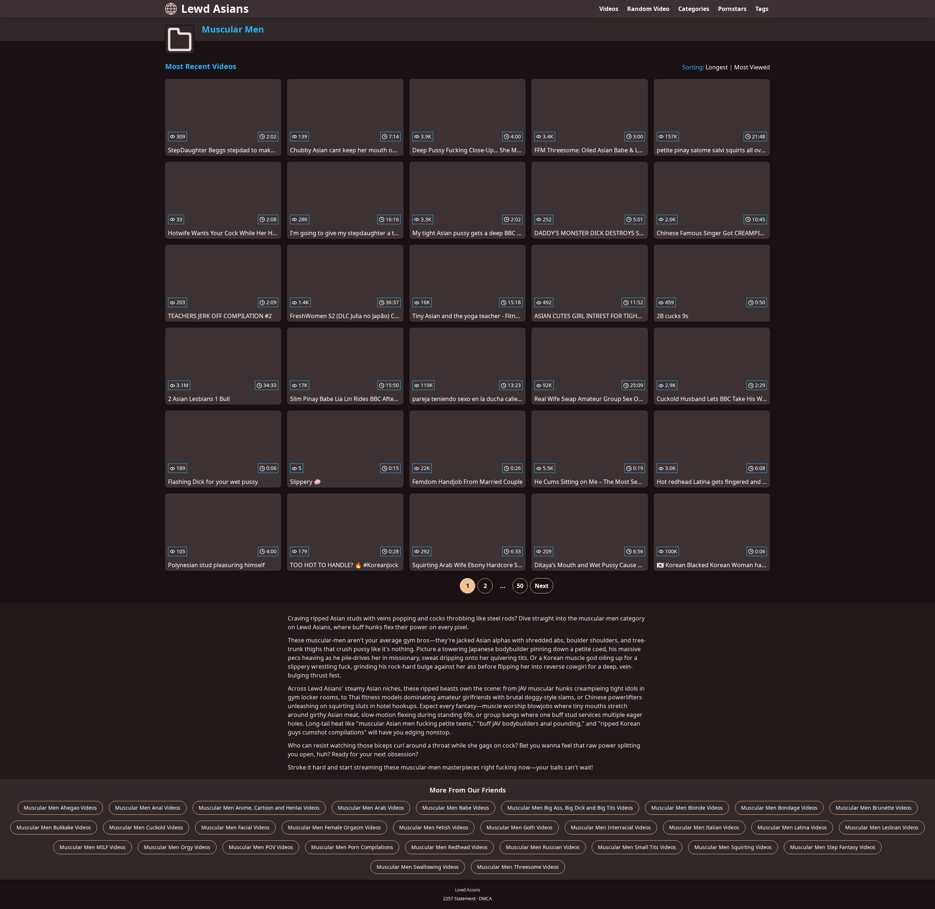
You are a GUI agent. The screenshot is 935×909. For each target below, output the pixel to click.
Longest (717, 67)
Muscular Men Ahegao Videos (60, 807)
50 (520, 586)
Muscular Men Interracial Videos (611, 827)
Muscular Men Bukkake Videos (53, 827)
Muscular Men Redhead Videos (449, 847)
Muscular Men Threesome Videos (518, 866)
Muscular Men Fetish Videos (433, 827)
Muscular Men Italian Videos (704, 827)
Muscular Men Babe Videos (455, 807)
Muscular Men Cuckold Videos (146, 827)
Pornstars (732, 9)
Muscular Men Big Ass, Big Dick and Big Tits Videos (570, 807)
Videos (608, 9)
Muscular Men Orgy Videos (177, 847)
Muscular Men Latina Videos (792, 827)
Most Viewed (752, 67)
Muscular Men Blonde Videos (687, 807)
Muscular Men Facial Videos (235, 827)
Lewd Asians (215, 8)
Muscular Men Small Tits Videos (637, 847)
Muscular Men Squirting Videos (733, 847)
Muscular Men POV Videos (261, 847)
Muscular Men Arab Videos (371, 807)
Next (542, 586)
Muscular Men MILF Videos (93, 847)
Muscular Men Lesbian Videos (882, 827)
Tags (761, 9)
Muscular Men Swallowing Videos (418, 866)
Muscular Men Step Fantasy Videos (832, 847)
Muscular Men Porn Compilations (352, 847)
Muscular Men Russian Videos (543, 847)
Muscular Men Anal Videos (147, 807)
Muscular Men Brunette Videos (874, 807)
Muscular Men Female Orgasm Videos (334, 827)
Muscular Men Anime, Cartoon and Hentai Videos (259, 807)
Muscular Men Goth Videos (519, 827)
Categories (693, 9)
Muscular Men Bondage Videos (779, 807)
